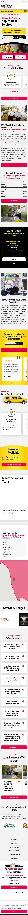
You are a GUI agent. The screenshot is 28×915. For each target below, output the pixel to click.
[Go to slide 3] (16, 383)
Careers (14, 858)
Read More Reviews (14, 350)
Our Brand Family (14, 854)
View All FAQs (14, 747)
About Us (14, 843)
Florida (14, 14)
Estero (5, 556)
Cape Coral (6, 549)
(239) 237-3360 (15, 872)
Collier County (7, 554)
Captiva (5, 552)
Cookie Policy (19, 908)
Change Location (24, 1)
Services (14, 840)
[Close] (26, 902)
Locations (8, 14)
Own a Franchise (14, 851)
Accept (14, 911)
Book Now (14, 165)
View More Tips (14, 797)
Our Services (14, 98)
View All (14, 259)
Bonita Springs (7, 547)
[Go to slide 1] (13, 263)
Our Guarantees (14, 847)
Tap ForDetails (25, 11)
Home (3, 14)
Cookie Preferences (12, 908)
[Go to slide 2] (14, 263)
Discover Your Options (14, 464)
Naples (19, 14)
